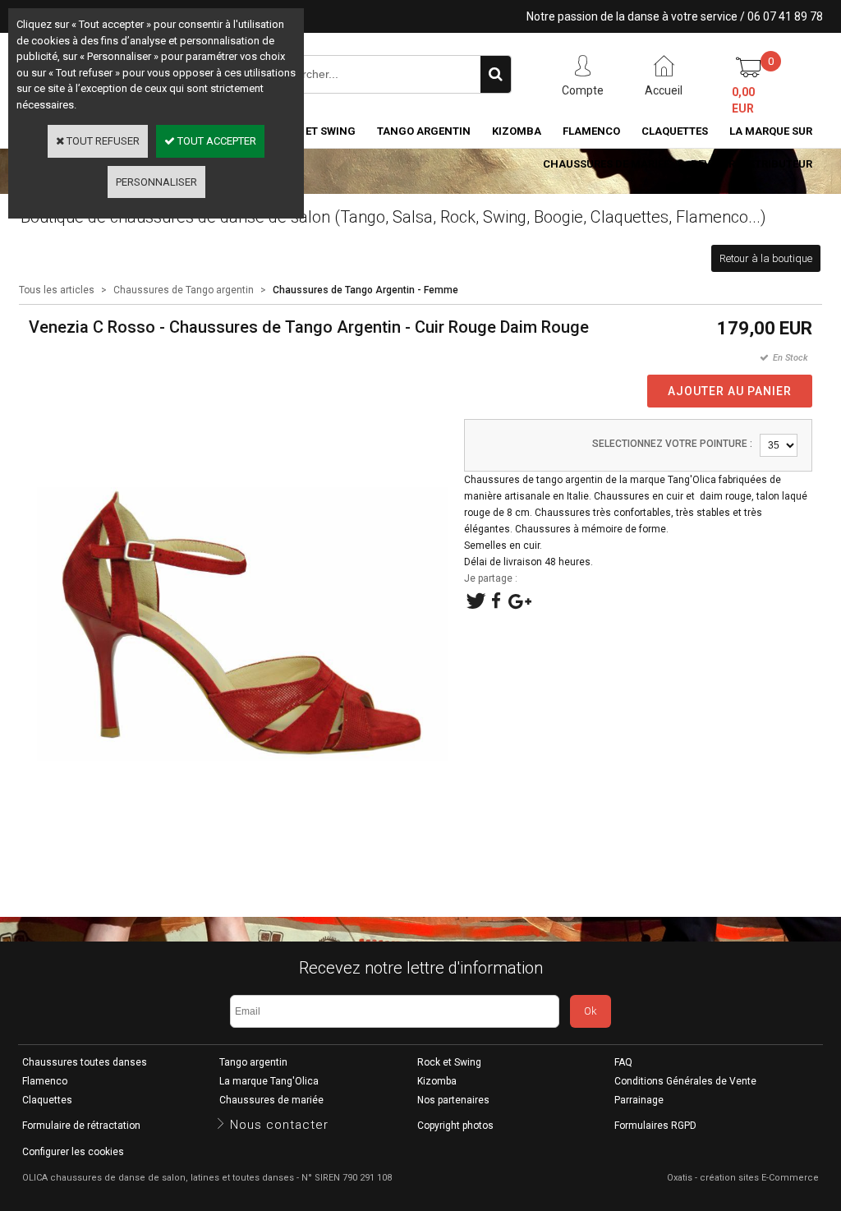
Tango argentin (424, 131)
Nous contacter (279, 1124)
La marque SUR (770, 131)
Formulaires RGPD (655, 1125)
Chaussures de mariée (606, 164)
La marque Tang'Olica (269, 1081)
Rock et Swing (449, 1062)
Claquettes (674, 131)
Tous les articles (56, 290)
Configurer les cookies (73, 1152)
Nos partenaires (453, 1100)
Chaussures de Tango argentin (183, 290)
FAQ (623, 1062)
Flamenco (591, 131)
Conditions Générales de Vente (685, 1081)
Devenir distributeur (751, 164)
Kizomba (516, 131)
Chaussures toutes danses (84, 1062)
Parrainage (639, 1100)
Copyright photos (455, 1125)
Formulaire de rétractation (81, 1125)
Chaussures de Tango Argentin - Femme (365, 290)
